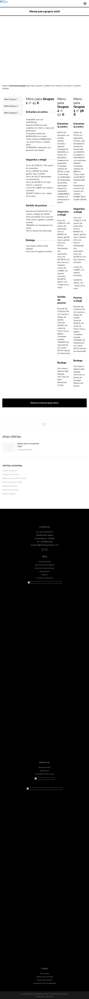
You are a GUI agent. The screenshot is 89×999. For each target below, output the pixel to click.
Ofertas (44, 575)
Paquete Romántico (10, 486)
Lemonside (49, 996)
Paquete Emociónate (10, 490)
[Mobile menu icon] (85, 3)
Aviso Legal (44, 973)
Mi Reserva (44, 771)
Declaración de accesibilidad (44, 983)
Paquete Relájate (9, 494)
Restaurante (44, 571)
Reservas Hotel (45, 767)
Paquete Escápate (9, 471)
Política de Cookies (44, 980)
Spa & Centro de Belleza (44, 565)
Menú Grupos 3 (11, 113)
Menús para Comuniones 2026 (28, 444)
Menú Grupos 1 (10, 99)
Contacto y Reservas (44, 578)
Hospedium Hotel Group (44, 774)
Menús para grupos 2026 (12, 482)
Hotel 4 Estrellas (44, 562)
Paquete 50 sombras (10, 474)
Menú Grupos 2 (11, 106)
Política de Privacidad (44, 977)
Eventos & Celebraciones (44, 568)
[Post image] (8, 447)
